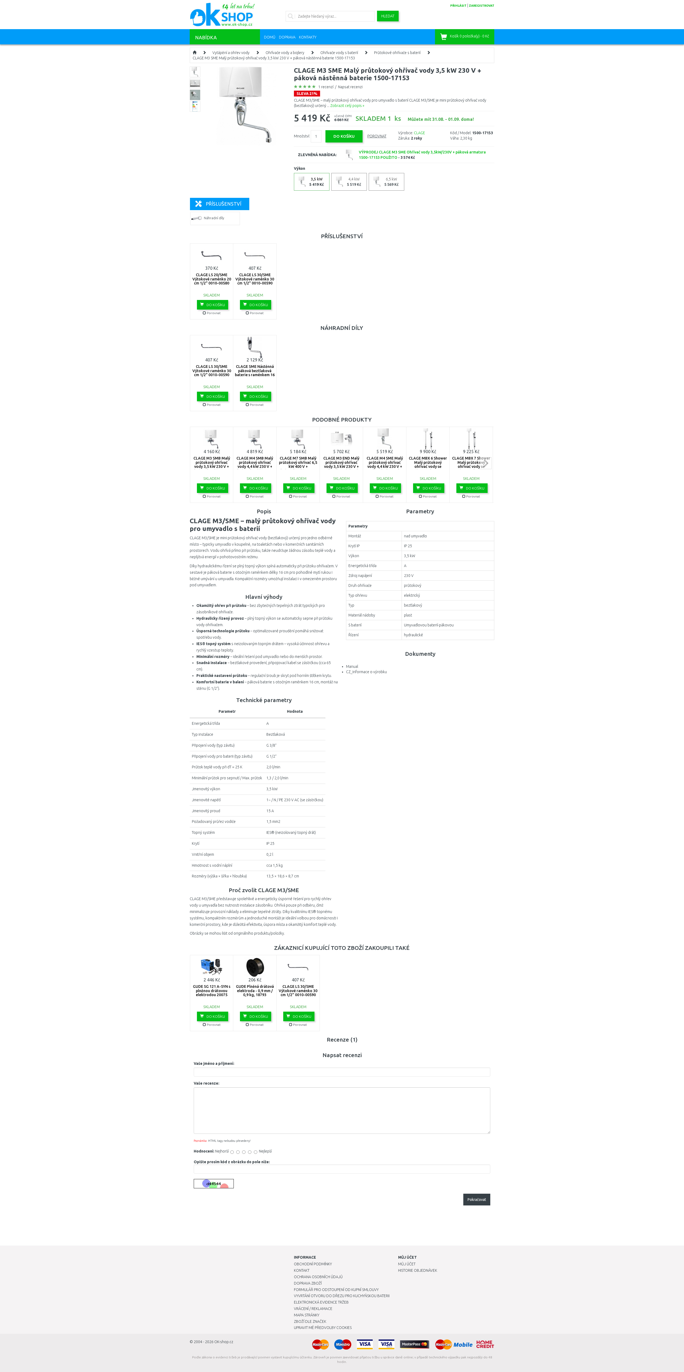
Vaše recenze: (206, 1083)
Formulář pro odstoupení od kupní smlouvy (336, 1290)
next (486, 463)
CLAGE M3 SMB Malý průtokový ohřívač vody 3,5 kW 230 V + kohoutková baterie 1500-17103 (211, 466)
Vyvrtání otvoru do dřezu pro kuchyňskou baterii (342, 1296)
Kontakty (307, 37)
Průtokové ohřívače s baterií (397, 53)
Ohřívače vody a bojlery (285, 53)
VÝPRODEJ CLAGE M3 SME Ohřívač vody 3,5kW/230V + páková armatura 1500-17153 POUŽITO (422, 155)
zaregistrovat (481, 5)
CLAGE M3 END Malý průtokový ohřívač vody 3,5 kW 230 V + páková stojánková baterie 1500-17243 (341, 466)
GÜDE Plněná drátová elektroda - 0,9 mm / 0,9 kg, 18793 (255, 990)
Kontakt (301, 1270)
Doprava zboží (308, 1283)
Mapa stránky (306, 1315)
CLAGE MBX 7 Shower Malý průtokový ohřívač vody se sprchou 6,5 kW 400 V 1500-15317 (471, 466)
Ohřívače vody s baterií (339, 53)
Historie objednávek (417, 1270)
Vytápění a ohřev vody (231, 53)
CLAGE (419, 133)
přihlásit (458, 5)
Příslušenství (223, 203)
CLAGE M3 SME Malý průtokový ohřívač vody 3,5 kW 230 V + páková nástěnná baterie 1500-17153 (274, 58)
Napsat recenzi (350, 87)
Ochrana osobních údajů (318, 1277)
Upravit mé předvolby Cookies (323, 1327)
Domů (269, 37)
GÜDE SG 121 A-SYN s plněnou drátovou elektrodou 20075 (211, 990)
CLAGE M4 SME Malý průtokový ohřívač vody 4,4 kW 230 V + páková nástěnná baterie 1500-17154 (385, 466)
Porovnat (376, 136)
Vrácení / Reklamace (313, 1309)
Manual (352, 666)
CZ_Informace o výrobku (366, 672)
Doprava (287, 37)
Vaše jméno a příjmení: (214, 1063)
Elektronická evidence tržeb (321, 1302)
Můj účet (406, 1264)
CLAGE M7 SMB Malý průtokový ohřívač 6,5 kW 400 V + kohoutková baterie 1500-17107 (298, 466)
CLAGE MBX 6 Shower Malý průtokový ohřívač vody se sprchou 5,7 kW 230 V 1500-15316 (428, 466)
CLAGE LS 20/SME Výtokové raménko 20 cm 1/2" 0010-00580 (211, 279)
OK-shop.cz (223, 1342)
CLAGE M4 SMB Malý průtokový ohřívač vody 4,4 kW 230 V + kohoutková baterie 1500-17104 (254, 466)
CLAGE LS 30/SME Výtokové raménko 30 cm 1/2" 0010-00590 (254, 279)
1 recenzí (325, 87)
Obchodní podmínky (313, 1264)
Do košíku (215, 305)
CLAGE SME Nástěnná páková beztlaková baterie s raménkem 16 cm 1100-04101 (255, 372)
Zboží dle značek (310, 1321)
